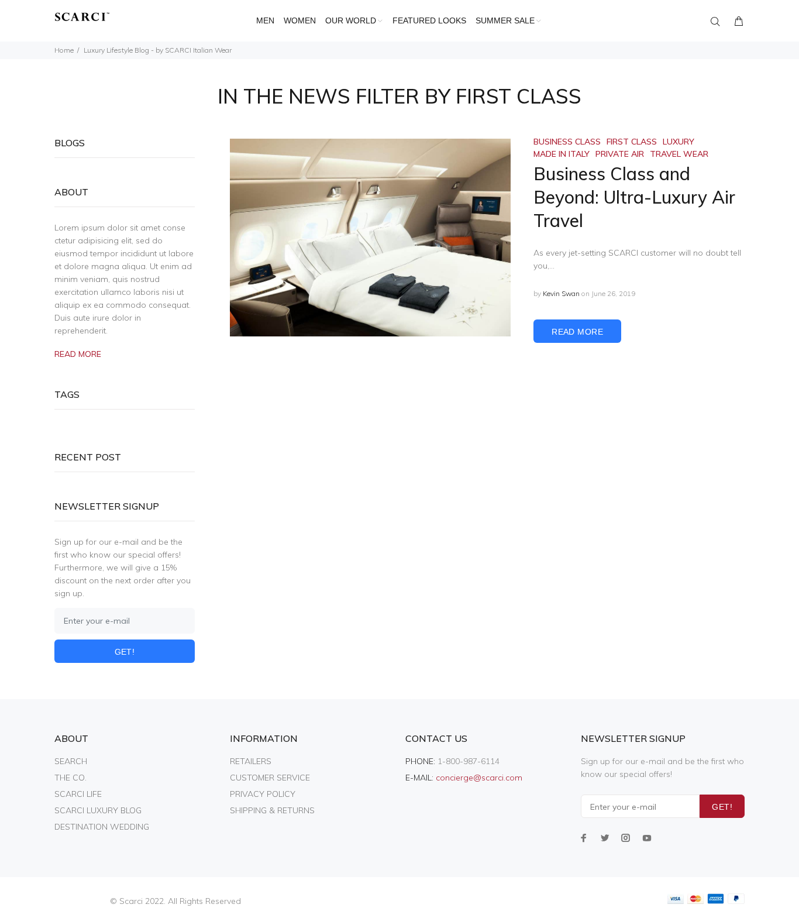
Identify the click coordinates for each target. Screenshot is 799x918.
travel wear (679, 154)
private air (619, 154)
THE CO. (70, 777)
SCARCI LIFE (78, 794)
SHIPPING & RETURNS (272, 810)
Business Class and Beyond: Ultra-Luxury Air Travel (634, 197)
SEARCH (70, 761)
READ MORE (577, 331)
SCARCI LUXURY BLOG (98, 810)
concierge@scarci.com (479, 777)
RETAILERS (250, 761)
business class (567, 141)
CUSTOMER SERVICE (270, 777)
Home (64, 50)
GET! (125, 651)
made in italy (561, 154)
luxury (678, 141)
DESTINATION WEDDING (101, 826)
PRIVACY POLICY (262, 794)
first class (632, 141)
